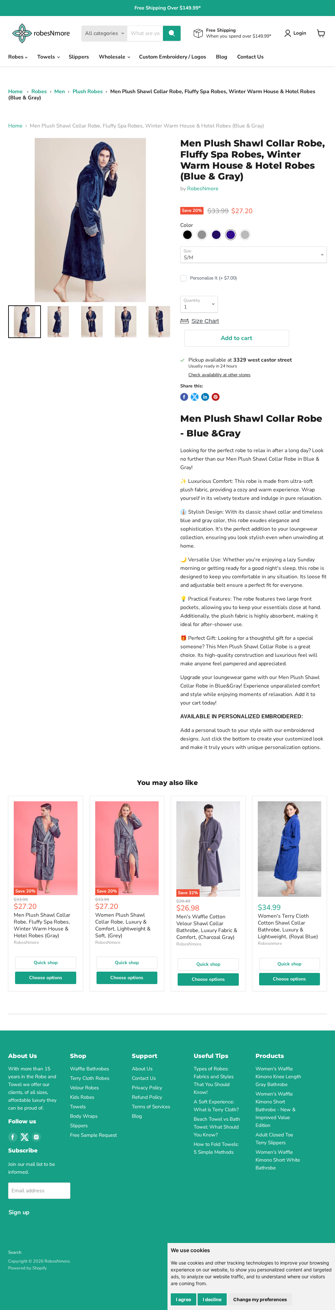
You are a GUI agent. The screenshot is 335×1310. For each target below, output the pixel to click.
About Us (142, 1068)
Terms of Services (151, 1106)
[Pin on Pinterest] (216, 397)
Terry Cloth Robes (89, 1078)
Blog (221, 56)
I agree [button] (183, 1299)
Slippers (79, 56)
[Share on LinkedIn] (205, 397)
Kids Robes (82, 1097)
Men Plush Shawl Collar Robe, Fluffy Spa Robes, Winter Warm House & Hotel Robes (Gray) (42, 925)
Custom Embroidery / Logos (172, 56)
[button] (187, 234)
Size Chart (205, 321)
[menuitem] (24, 321)
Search (14, 1252)
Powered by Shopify (27, 1268)
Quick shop (46, 963)
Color (186, 225)
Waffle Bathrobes (89, 1068)
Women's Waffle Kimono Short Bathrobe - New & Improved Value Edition (275, 1110)
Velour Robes (84, 1087)
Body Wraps (83, 1116)
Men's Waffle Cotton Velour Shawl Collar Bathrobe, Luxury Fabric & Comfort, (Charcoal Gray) (206, 927)
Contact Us (250, 56)
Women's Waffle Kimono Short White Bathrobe (278, 1160)
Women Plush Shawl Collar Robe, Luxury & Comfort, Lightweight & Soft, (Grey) (122, 925)
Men (59, 91)
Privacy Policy (147, 1087)
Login (299, 33)
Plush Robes (88, 91)
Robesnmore (270, 943)
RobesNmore (203, 188)
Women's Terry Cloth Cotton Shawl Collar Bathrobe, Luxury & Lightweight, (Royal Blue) (288, 926)
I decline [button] (212, 1299)
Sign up (19, 1212)
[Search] (172, 33)
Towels (46, 56)
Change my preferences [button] (260, 1299)
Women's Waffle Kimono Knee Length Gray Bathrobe (278, 1076)
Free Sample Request (93, 1135)
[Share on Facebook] (184, 397)
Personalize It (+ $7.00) (213, 278)
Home (15, 91)
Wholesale (113, 56)
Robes (16, 56)
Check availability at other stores (219, 375)
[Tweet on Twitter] (195, 397)
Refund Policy (147, 1097)
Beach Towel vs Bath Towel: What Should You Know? (217, 1127)
